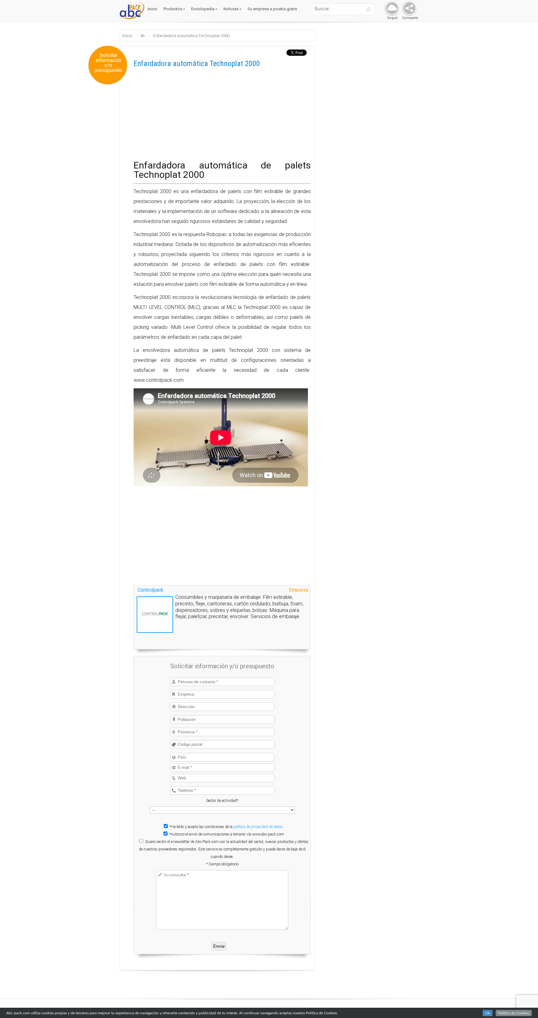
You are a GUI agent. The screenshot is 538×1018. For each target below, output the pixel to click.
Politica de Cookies (513, 1013)
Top (523, 1003)
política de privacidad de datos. (259, 827)
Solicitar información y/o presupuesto (108, 63)
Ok (487, 1013)
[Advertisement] (222, 117)
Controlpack (150, 590)
